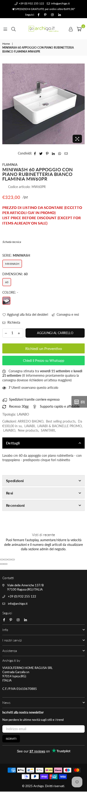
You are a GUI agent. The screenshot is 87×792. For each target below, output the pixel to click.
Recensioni (15, 505)
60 (6, 282)
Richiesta (13, 322)
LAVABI (29, 426)
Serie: (16, 255)
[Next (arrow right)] (5, 564)
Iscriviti (11, 738)
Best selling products (60, 421)
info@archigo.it (60, 3)
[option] (43, 104)
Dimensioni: (15, 274)
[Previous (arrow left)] (2, 564)
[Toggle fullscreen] (9, 559)
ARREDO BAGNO (30, 421)
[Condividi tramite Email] (66, 153)
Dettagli (13, 443)
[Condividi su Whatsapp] (59, 153)
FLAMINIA (9, 165)
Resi (9, 493)
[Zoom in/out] (13, 559)
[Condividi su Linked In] (53, 153)
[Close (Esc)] (2, 559)
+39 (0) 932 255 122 (31, 3)
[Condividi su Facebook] (35, 153)
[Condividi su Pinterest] (47, 153)
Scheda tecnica (11, 242)
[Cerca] (13, 28)
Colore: (10, 292)
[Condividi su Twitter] (41, 153)
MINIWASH (12, 263)
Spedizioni (15, 480)
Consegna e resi (67, 314)
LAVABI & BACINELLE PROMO (59, 426)
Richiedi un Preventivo (43, 348)
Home (6, 43)
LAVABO (9, 430)
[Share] (5, 559)
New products (28, 430)
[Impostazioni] (71, 28)
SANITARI (48, 430)
